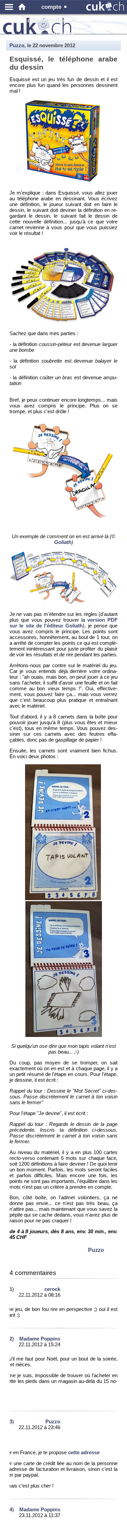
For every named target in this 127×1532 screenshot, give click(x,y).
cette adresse (84, 1452)
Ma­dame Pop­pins (39, 1339)
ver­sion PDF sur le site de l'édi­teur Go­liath (63, 622)
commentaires (46, 20)
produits (63, 34)
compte (51, 7)
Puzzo (16, 45)
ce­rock (52, 1289)
